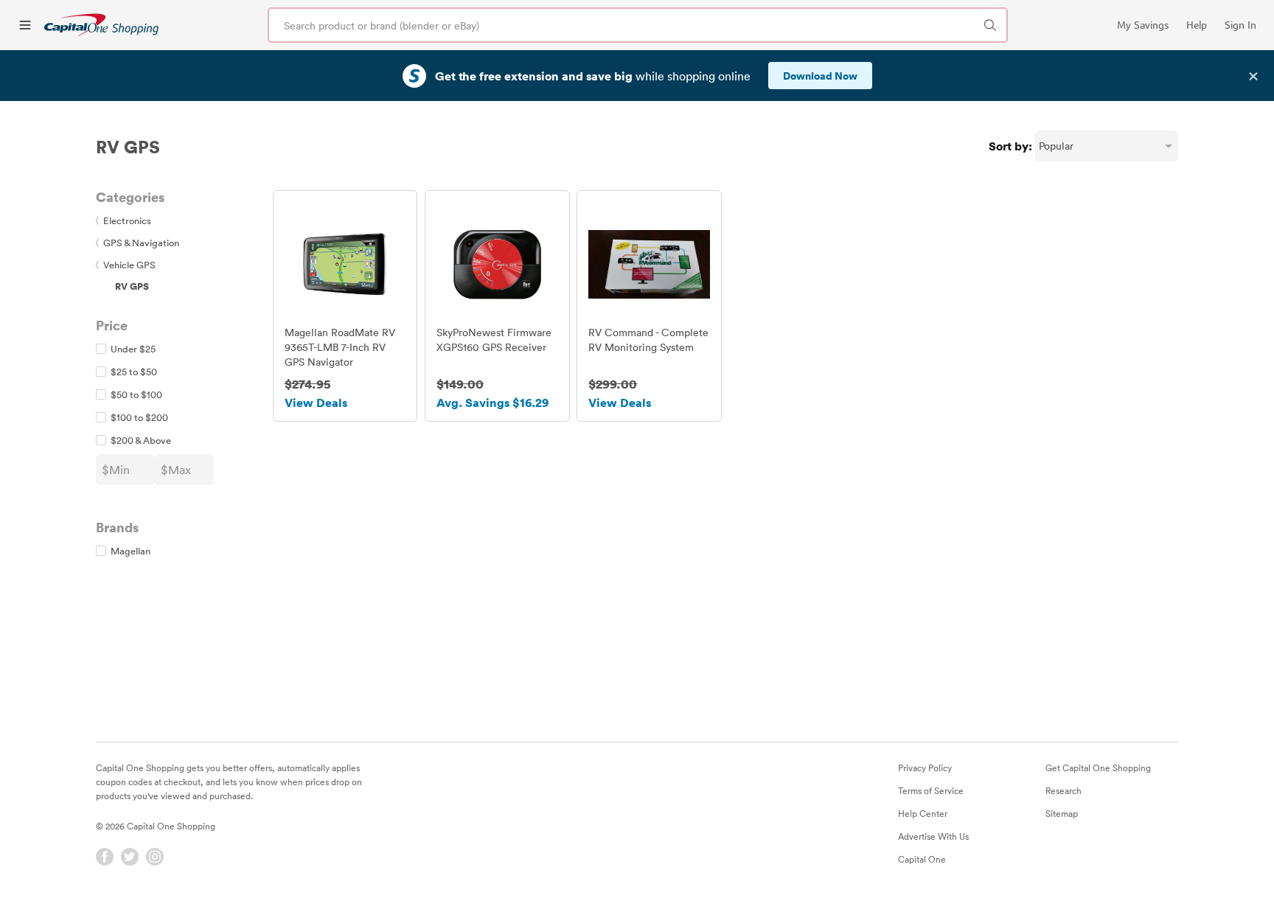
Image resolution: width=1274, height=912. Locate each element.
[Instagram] (155, 857)
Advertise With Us (933, 836)
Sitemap (1061, 813)
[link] (101, 25)
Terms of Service (931, 790)
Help (1196, 25)
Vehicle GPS (126, 264)
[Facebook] (105, 857)
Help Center (922, 813)
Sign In (1240, 25)
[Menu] (25, 25)
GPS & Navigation (137, 242)
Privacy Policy (925, 767)
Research (1063, 790)
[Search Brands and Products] (990, 25)
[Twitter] (130, 857)
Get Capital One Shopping (1098, 767)
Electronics (123, 220)
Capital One (922, 859)
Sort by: (1010, 146)
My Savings (1143, 25)
